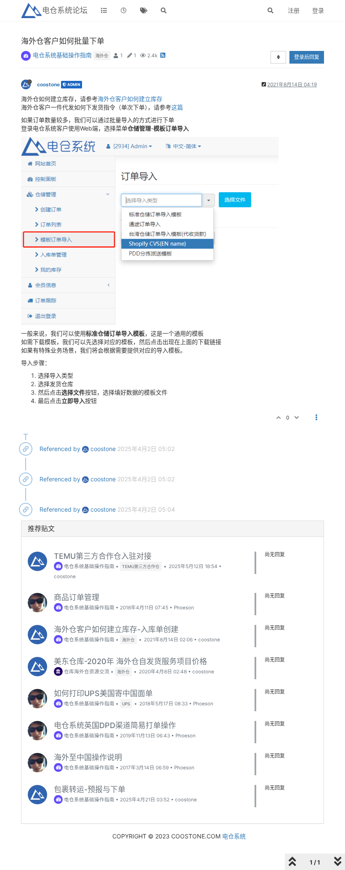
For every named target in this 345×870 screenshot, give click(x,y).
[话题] (144, 10)
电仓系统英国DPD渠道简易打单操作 (115, 725)
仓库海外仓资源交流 (86, 672)
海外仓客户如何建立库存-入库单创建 (116, 629)
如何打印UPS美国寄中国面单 (103, 693)
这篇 (177, 107)
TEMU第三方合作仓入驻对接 (102, 556)
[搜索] (164, 10)
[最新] (124, 10)
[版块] (104, 10)
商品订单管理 (76, 597)
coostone (48, 84)
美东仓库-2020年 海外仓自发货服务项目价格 (130, 661)
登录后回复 (306, 57)
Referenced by (60, 448)
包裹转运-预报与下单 (89, 789)
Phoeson (184, 608)
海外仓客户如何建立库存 (130, 98)
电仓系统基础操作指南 (62, 55)
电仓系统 (234, 836)
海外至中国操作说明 (88, 757)
